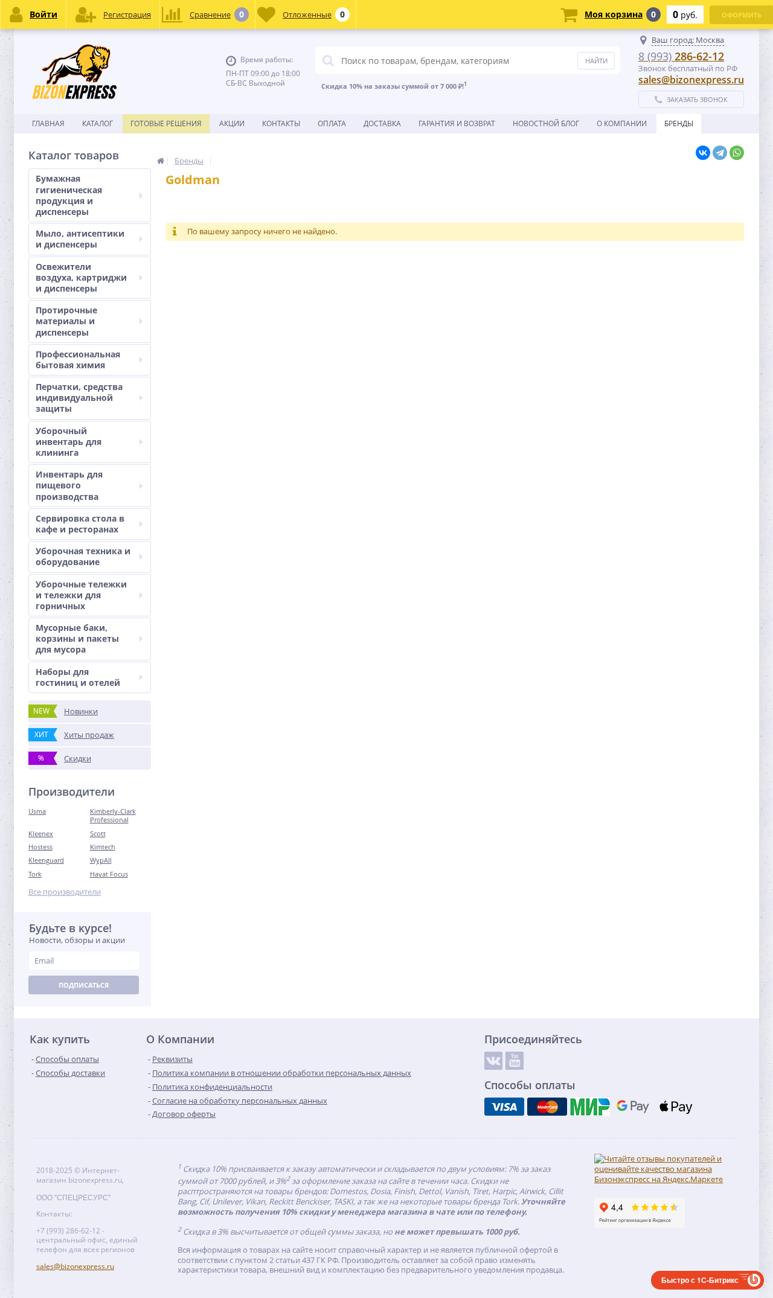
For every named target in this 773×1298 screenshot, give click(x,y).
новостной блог (546, 123)
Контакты (281, 123)
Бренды (678, 123)
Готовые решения (166, 123)
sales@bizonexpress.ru (691, 79)
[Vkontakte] (493, 1061)
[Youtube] (514, 1061)
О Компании (622, 123)
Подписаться (84, 984)
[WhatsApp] (737, 152)
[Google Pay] (633, 1107)
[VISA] (504, 1107)
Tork (35, 873)
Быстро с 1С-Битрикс (700, 1279)
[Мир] (590, 1107)
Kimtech (102, 846)
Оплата (332, 123)
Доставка (382, 123)
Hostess (40, 846)
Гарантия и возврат (457, 123)
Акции (232, 123)
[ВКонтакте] (703, 152)
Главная (48, 123)
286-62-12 (681, 56)
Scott (98, 833)
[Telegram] (720, 152)
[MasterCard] (547, 1107)
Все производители (64, 892)
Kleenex (40, 833)
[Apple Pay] (676, 1107)
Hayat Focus (109, 873)
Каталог (97, 123)
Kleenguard (46, 860)
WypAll (101, 860)
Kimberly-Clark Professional (113, 815)
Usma (37, 811)
